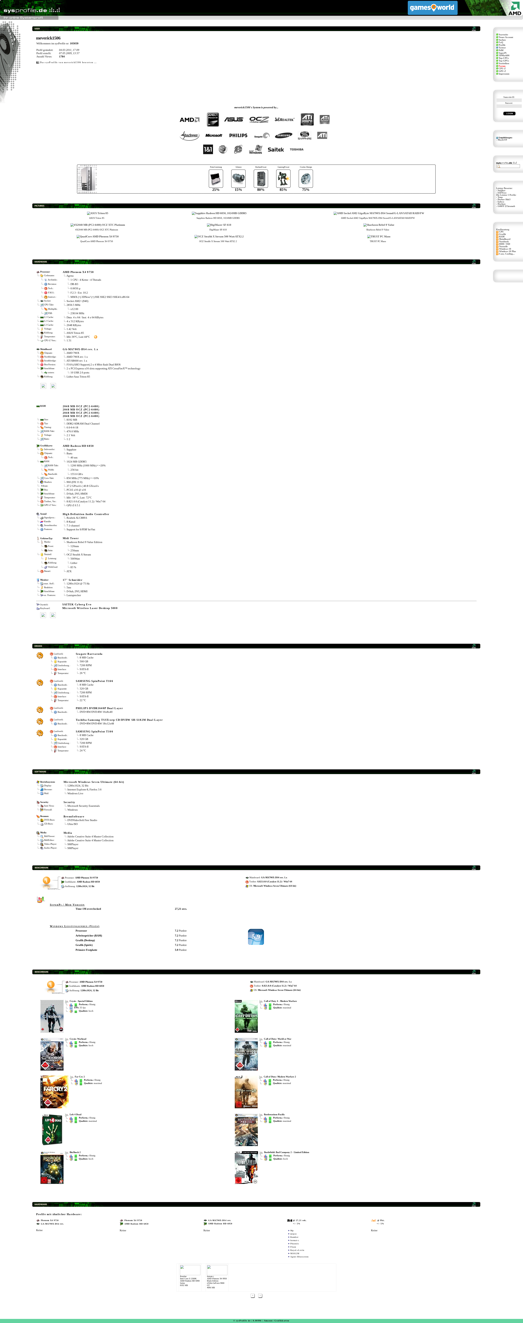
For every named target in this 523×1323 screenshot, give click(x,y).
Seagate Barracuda (89, 653)
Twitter (502, 48)
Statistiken (504, 63)
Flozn (293, 1247)
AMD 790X (72, 352)
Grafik (502, 234)
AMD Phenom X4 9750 (78, 272)
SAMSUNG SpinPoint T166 (94, 681)
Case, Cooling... (507, 254)
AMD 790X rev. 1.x (77, 356)
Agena (70, 275)
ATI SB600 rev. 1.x (76, 360)
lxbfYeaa (502, 193)
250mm (74, 550)
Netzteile (503, 246)
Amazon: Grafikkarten (276, 1321)
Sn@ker (501, 190)
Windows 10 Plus (507, 251)
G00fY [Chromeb (506, 206)
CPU (501, 232)
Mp (292, 1230)
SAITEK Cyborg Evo (77, 604)
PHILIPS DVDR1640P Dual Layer (99, 708)
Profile (502, 45)
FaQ (501, 42)
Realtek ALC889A (77, 517)
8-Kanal (71, 521)
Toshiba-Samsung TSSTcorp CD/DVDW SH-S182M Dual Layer (119, 719)
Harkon (501, 204)
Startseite (503, 35)
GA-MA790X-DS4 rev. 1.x (80, 349)
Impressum (504, 74)
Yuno (500, 197)
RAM (501, 237)
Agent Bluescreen (299, 1257)
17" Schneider (73, 579)
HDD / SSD (504, 244)
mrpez (293, 1234)
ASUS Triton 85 (75, 332)
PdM (501, 50)
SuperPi (502, 53)
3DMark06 (504, 55)
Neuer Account (506, 37)
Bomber (294, 1237)
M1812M (294, 1253)
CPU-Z (502, 68)
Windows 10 (505, 249)
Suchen (502, 40)
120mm (74, 546)
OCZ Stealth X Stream (79, 554)
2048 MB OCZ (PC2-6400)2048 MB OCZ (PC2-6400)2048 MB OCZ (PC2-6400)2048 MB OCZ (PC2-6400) (81, 411)
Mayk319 (502, 140)
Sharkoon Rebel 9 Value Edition (84, 542)
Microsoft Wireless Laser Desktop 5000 (90, 608)
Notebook (504, 241)
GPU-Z (502, 71)
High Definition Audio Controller (86, 514)
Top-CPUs (504, 58)
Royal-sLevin (297, 1250)
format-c (294, 1240)
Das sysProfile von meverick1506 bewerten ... (68, 62)
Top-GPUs (504, 61)
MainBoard (504, 239)
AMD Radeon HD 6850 (78, 445)
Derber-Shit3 (504, 199)
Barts (69, 453)
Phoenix (294, 1244)
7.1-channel (73, 525)
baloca (501, 202)
